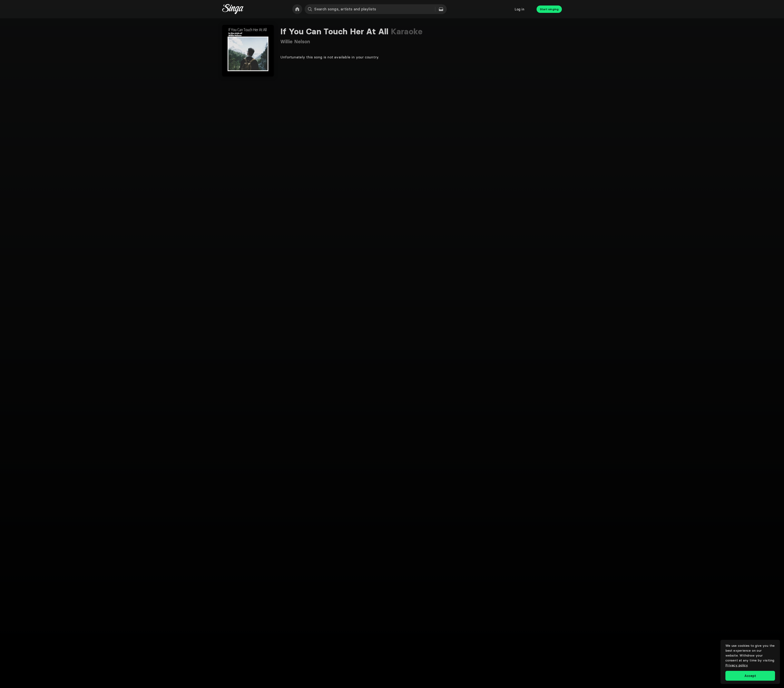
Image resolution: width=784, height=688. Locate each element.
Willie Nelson (295, 42)
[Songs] (441, 9)
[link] (297, 9)
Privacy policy (736, 665)
